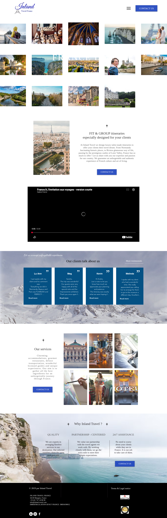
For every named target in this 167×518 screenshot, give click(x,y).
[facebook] (39, 514)
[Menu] (128, 8)
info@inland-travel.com (38, 502)
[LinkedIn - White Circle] (31, 514)
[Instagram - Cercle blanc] (35, 514)
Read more (33, 298)
